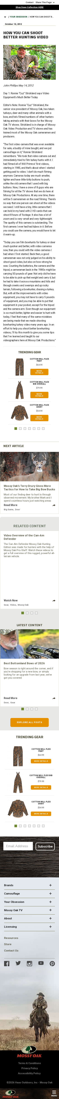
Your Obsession (18, 17)
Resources (11, 938)
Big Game (8, 509)
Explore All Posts (29, 722)
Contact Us (11, 950)
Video (13, 605)
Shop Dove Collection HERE (29, 7)
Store (7, 944)
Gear (6, 605)
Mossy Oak (23, 605)
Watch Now (11, 600)
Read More (10, 505)
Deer (17, 509)
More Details (39, 372)
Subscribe (45, 846)
